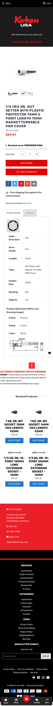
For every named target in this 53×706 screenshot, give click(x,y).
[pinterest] (21, 184)
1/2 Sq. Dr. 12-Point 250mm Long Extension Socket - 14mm (38, 466)
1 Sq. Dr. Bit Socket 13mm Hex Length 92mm (14, 426)
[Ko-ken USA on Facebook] (38, 678)
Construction (26, 603)
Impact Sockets (27, 574)
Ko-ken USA (19, 685)
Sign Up (46, 656)
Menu (8, 3)
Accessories (26, 571)
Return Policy (26, 632)
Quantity (10, 154)
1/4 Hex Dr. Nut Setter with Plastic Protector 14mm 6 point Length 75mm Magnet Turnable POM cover (25, 116)
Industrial (26, 606)
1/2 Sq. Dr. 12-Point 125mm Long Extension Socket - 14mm (14, 466)
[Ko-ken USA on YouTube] (47, 678)
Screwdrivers (26, 610)
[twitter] (15, 184)
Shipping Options (26, 635)
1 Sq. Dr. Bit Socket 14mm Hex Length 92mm (39, 426)
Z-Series (26, 589)
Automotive (26, 599)
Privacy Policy (26, 624)
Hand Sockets (26, 578)
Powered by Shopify (35, 685)
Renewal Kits (26, 585)
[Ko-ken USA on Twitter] (33, 678)
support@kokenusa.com (17, 542)
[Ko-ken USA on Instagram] (43, 678)
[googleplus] (27, 184)
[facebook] (8, 184)
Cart (49, 3)
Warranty (27, 203)
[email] (34, 184)
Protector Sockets (26, 581)
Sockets (26, 614)
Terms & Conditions (26, 628)
